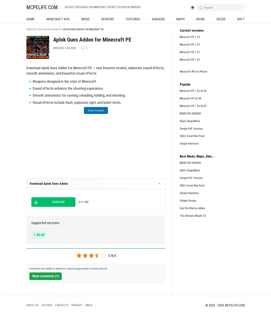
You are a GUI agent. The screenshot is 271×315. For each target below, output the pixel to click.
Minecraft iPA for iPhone (193, 71)
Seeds (221, 19)
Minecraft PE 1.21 (190, 52)
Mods (85, 19)
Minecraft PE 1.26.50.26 (193, 90)
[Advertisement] (95, 149)
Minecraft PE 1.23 (190, 37)
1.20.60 (39, 235)
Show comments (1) (45, 276)
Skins (200, 19)
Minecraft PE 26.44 (190, 98)
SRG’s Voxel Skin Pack (192, 136)
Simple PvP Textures (191, 128)
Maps (180, 19)
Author (47, 305)
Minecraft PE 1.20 (190, 59)
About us (32, 305)
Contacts (61, 305)
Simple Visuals (188, 200)
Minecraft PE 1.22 (190, 44)
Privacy (77, 305)
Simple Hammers (189, 143)
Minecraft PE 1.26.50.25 (193, 106)
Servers (107, 19)
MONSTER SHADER (190, 113)
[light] (192, 7)
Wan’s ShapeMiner (190, 121)
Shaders (158, 19)
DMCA (88, 305)
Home (30, 19)
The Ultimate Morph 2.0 (193, 215)
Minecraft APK (58, 19)
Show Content (96, 110)
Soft (241, 19)
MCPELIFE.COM (42, 7)
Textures (132, 19)
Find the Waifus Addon (192, 208)
